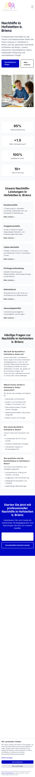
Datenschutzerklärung (7, 773)
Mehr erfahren (27, 63)
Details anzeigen (7, 758)
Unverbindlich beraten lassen (17, 545)
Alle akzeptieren (17, 762)
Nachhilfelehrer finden (10, 63)
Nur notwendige (17, 766)
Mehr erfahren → (10, 217)
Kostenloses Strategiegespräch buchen (17, 536)
